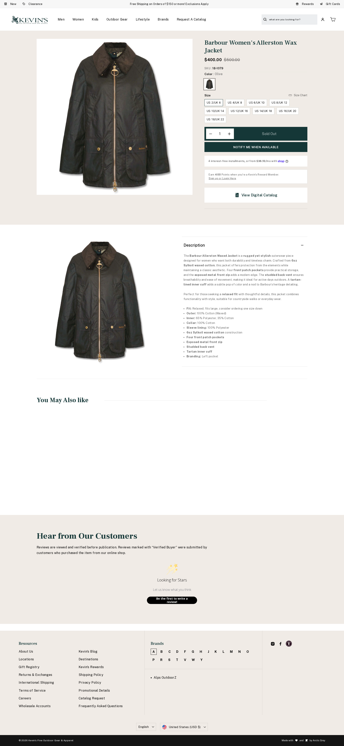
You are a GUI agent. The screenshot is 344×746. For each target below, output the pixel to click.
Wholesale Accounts (35, 706)
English (143, 726)
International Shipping (36, 682)
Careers (25, 698)
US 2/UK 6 (214, 102)
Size (207, 95)
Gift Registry (29, 667)
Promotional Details (94, 690)
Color (213, 74)
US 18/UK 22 (215, 119)
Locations (26, 659)
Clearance (35, 4)
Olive (209, 84)
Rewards (308, 4)
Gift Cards (333, 4)
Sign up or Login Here (222, 178)
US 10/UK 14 (215, 111)
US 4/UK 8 (235, 102)
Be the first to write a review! (172, 600)
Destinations (88, 659)
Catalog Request (92, 698)
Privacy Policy (90, 682)
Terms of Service (32, 690)
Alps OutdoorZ (165, 677)
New (13, 4)
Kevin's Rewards (91, 667)
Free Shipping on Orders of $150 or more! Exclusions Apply (169, 4)
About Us (26, 651)
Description (194, 245)
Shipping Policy (91, 675)
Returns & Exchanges (35, 675)
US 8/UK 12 (279, 102)
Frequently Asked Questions (101, 706)
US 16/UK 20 (287, 111)
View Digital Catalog (259, 195)
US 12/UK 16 (239, 111)
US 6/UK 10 (257, 102)
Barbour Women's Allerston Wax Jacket (61, 469)
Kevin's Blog (88, 651)
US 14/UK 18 (263, 111)
